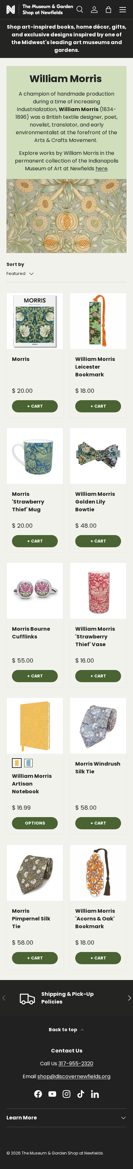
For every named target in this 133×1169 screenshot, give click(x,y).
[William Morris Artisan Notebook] (35, 726)
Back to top (63, 1029)
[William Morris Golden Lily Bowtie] (98, 456)
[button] (108, 10)
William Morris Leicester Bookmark (95, 366)
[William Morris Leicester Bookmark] (98, 321)
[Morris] (35, 321)
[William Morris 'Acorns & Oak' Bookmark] (98, 873)
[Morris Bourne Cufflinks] (35, 591)
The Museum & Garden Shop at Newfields (62, 1153)
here (101, 168)
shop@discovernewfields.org (73, 1076)
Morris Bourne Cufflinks (31, 632)
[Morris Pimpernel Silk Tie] (35, 873)
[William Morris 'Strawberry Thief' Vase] (98, 591)
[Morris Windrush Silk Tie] (98, 726)
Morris (20, 359)
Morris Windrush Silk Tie (97, 767)
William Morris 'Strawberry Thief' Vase (95, 636)
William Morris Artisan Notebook (32, 783)
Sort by (15, 264)
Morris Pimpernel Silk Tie (31, 918)
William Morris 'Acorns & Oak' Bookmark (95, 918)
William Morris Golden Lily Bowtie (95, 501)
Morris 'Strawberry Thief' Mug (28, 501)
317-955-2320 (75, 1063)
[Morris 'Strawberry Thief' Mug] (35, 456)
